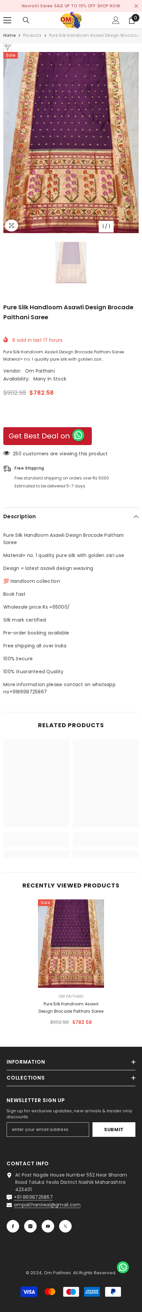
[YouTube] (48, 1226)
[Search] (26, 20)
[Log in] (116, 20)
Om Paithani (40, 371)
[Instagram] (30, 1226)
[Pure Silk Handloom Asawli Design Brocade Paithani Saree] (71, 943)
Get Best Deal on (39, 436)
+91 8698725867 (33, 1197)
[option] (71, 142)
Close (136, 6)
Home (9, 35)
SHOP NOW (109, 6)
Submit (114, 1129)
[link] (36, 843)
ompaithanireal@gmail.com (47, 1204)
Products (32, 35)
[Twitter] (65, 1226)
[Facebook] (13, 1226)
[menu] (7, 20)
